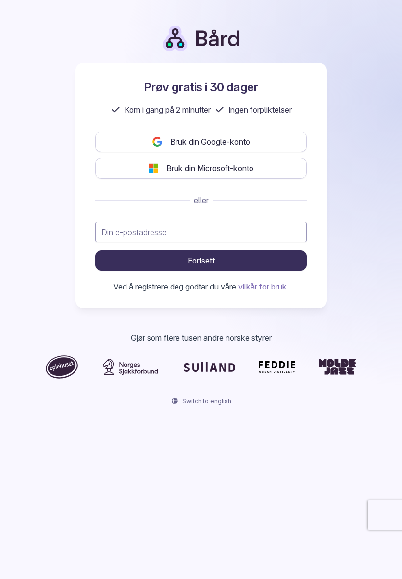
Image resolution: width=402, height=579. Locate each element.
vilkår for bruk (262, 286)
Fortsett (201, 260)
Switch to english (206, 401)
